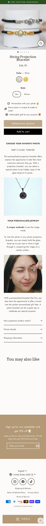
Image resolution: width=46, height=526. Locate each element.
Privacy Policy (33, 492)
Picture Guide (10, 329)
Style (23, 88)
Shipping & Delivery (23, 488)
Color (23, 73)
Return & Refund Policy (16, 492)
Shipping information (13, 338)
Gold (26, 79)
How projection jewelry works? (17, 320)
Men (16, 94)
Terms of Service (22, 496)
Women (27, 94)
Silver (19, 79)
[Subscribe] (37, 446)
